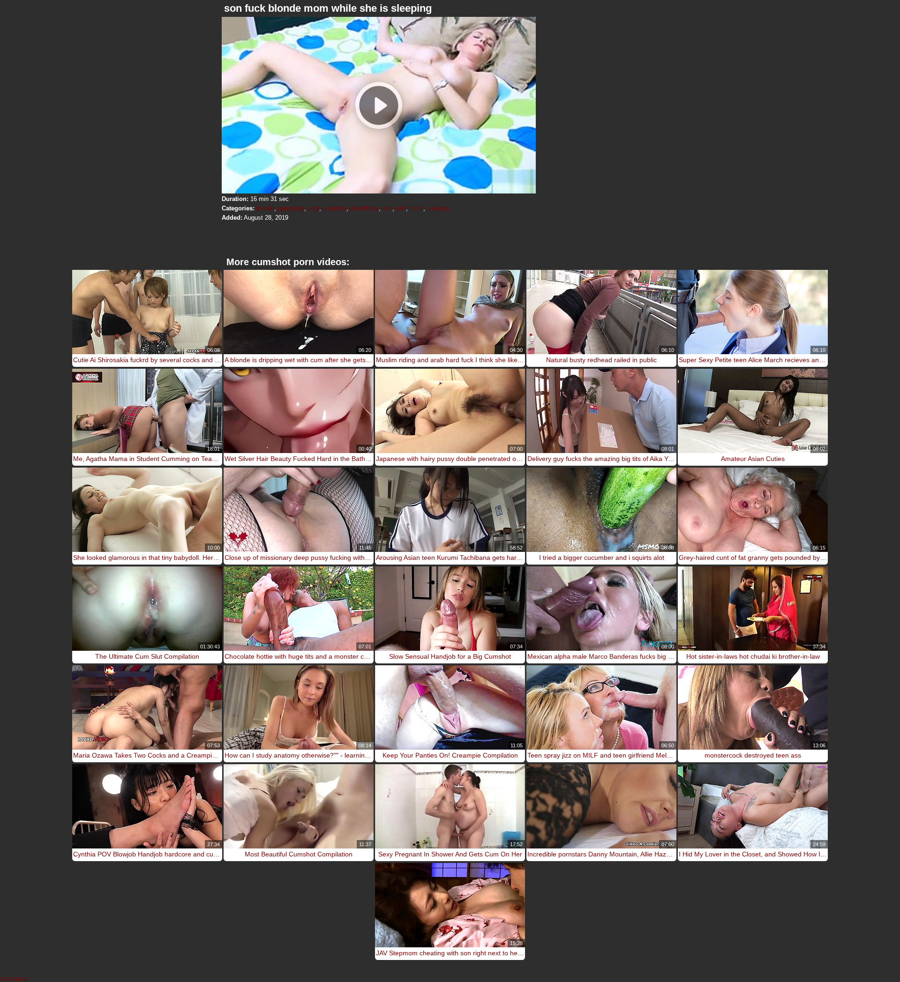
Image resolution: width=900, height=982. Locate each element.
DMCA (20, 979)
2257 (5, 979)
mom (416, 208)
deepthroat (364, 208)
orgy (313, 208)
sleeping (438, 208)
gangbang (291, 208)
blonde (265, 208)
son (387, 208)
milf (401, 208)
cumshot (334, 208)
